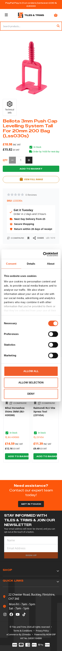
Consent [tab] (11, 263)
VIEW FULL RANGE (33, 179)
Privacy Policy (42, 630)
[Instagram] (5, 614)
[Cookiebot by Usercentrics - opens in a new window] (43, 254)
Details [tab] (31, 263)
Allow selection (31, 382)
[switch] (53, 334)
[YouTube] (18, 614)
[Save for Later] (28, 238)
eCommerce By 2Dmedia (19, 634)
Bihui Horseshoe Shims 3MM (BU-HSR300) (15, 411)
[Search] (58, 26)
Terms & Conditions (22, 630)
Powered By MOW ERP (45, 634)
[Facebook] (11, 614)
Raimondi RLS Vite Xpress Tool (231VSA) (44, 411)
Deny (31, 393)
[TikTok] (24, 614)
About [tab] (51, 263)
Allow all (31, 371)
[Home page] (31, 15)
